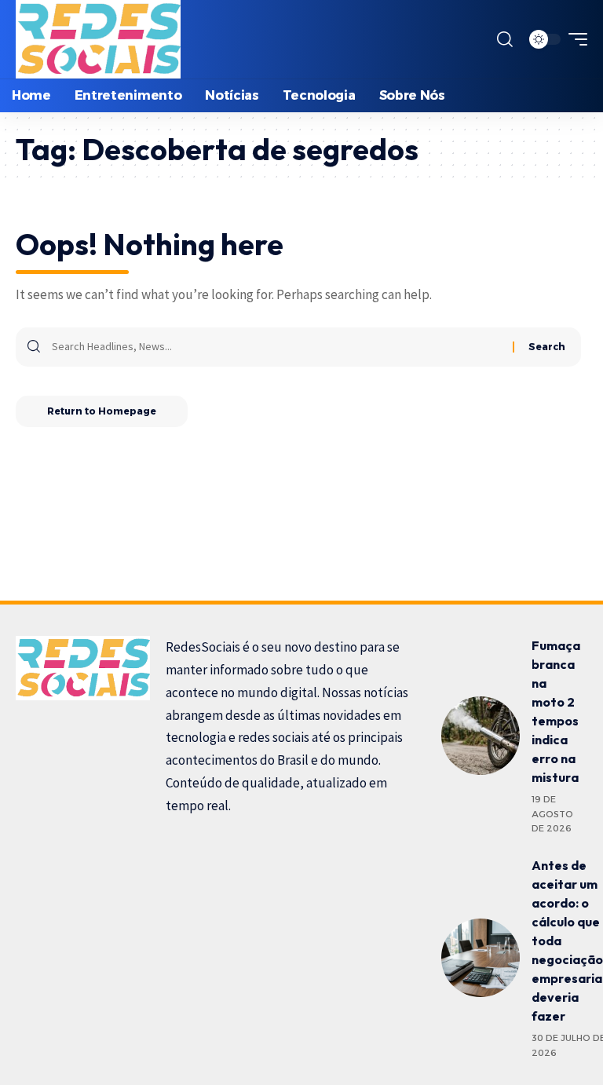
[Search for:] (276, 347)
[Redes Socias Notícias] (98, 39)
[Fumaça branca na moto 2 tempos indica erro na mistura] (480, 735)
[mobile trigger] (574, 39)
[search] (505, 39)
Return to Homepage (101, 411)
